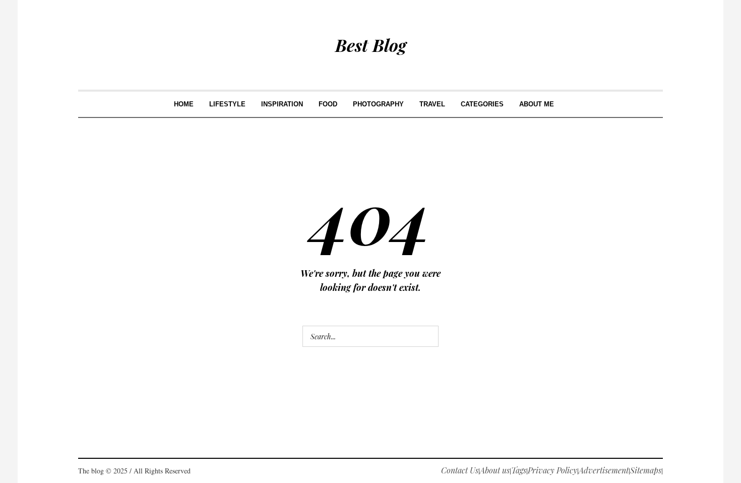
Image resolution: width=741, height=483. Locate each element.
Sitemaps (645, 470)
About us (495, 470)
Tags (518, 470)
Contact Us (459, 470)
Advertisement (604, 470)
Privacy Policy (552, 470)
